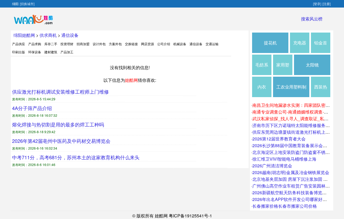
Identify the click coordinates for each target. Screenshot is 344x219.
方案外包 (115, 43)
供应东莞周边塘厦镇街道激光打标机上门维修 (295, 132)
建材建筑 (50, 52)
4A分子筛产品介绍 (32, 107)
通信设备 (69, 35)
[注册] (326, 3)
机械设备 (179, 43)
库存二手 (50, 43)
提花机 (270, 43)
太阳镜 (312, 65)
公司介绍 (163, 43)
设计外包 (99, 43)
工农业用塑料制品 (291, 90)
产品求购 (34, 43)
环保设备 (34, 52)
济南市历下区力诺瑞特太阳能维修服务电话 (293, 125)
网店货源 (147, 43)
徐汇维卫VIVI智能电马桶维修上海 (284, 159)
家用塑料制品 (282, 68)
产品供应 (18, 43)
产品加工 (66, 52)
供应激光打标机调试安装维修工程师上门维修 (60, 91)
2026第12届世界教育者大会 (279, 139)
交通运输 (212, 43)
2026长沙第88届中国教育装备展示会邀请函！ (296, 145)
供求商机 (48, 35)
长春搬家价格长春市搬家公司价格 (284, 206)
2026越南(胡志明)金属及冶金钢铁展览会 (290, 172)
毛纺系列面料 (261, 68)
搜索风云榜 (311, 19)
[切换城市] (27, 3)
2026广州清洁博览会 (272, 166)
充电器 (299, 43)
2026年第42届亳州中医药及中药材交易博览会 (61, 140)
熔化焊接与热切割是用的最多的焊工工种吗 (58, 124)
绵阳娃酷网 (24, 35)
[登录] (317, 3)
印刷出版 (18, 52)
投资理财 (66, 43)
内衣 (261, 87)
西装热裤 (320, 90)
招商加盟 (83, 43)
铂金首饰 (320, 46)
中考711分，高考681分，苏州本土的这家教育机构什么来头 (75, 157)
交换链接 (131, 43)
